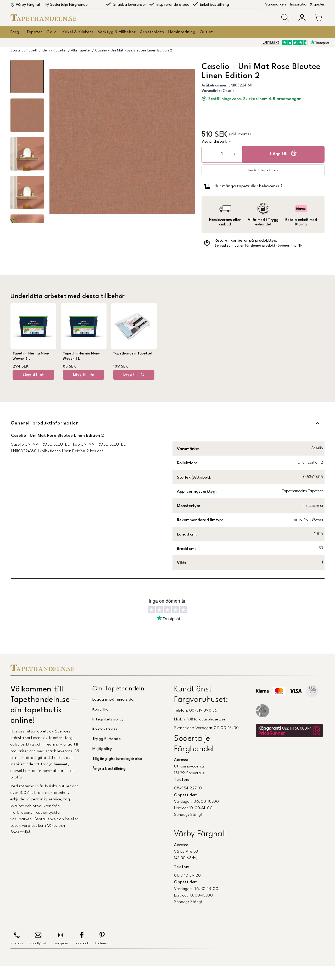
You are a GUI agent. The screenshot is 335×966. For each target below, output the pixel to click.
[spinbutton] (222, 154)
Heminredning (181, 32)
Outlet (206, 32)
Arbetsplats (152, 32)
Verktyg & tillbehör (117, 32)
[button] (285, 18)
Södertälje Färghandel (69, 5)
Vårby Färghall (28, 5)
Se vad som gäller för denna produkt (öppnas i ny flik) (259, 245)
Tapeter (34, 32)
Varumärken (275, 5)
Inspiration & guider (307, 5)
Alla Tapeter (81, 50)
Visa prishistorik (214, 141)
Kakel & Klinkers (78, 32)
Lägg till (278, 154)
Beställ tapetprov (263, 170)
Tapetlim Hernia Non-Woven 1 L (81, 356)
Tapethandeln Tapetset (133, 353)
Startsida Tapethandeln (30, 50)
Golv (51, 32)
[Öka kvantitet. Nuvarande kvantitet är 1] (234, 154)
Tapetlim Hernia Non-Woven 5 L (31, 356)
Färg (14, 32)
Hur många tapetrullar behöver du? (248, 186)
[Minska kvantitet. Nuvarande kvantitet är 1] (210, 154)
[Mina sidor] (302, 18)
